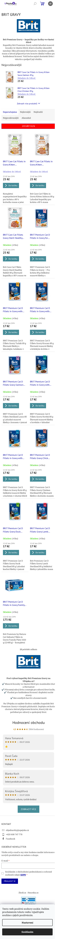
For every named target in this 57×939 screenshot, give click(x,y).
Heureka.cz (33, 892)
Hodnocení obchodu (28, 722)
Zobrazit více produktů (27, 103)
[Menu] (50, 4)
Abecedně (26, 117)
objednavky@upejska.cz (17, 830)
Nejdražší (38, 112)
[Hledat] (35, 4)
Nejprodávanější (11, 117)
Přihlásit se (10, 881)
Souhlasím (27, 931)
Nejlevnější (25, 112)
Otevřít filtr (28, 126)
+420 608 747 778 (14, 834)
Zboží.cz (22, 892)
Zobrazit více (28, 809)
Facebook (10, 838)
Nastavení (27, 922)
